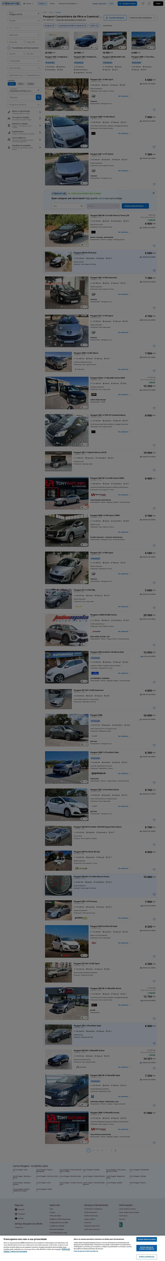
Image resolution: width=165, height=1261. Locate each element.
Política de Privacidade (19, 1251)
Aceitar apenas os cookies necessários (146, 1248)
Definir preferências (146, 1257)
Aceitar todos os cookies (147, 1239)
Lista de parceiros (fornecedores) (86, 1251)
